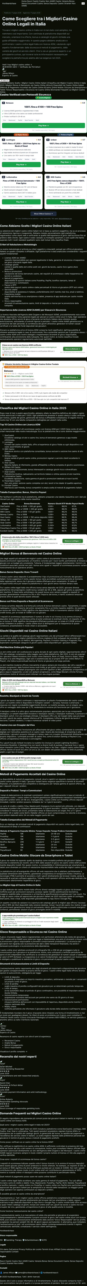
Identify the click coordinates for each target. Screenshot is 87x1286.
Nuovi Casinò (33, 1)
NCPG (43, 1240)
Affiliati (57, 1249)
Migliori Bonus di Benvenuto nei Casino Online (25, 85)
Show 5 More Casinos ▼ (43, 214)
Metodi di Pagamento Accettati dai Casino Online (22, 87)
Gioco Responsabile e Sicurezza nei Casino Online (28, 90)
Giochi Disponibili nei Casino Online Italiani (65, 85)
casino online (12, 669)
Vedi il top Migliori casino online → (17, 64)
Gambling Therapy (13, 1240)
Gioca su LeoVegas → (73, 541)
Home (24, 1)
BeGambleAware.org (65, 218)
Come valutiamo (68, 1249)
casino (26, 238)
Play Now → (43, 125)
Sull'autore (13, 1249)
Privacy (22, 1249)
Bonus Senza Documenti (52, 1261)
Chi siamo (4, 1249)
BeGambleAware (30, 1240)
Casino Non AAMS (47, 1)
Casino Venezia (62, 1)
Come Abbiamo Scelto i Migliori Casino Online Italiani (23, 83)
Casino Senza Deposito (47, 3)
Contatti (14, 1251)
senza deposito (48, 587)
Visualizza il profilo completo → (13, 1051)
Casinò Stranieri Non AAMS (11, 1263)
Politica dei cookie (33, 1249)
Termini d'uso (47, 1249)
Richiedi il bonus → (70, 377)
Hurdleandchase (9, 3)
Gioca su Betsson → (72, 349)
